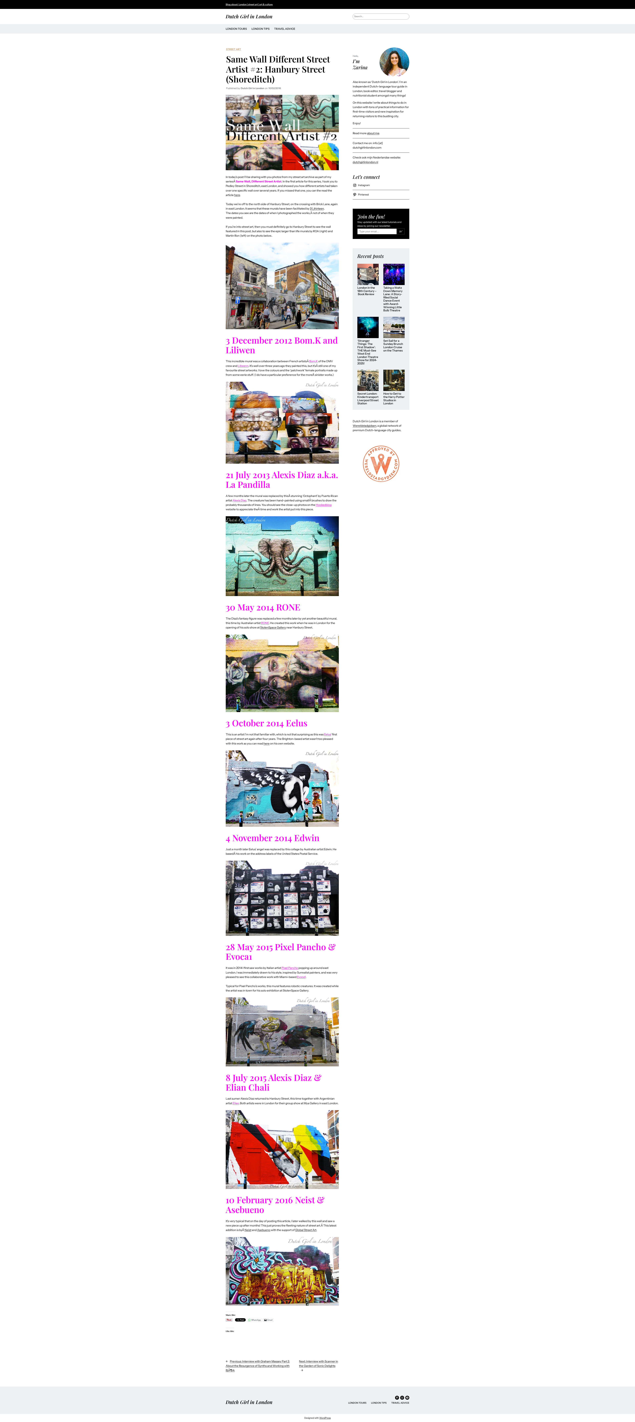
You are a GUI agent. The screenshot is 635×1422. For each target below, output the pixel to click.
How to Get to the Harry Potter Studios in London (394, 398)
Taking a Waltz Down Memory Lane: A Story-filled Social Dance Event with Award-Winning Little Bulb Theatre (392, 299)
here (237, 195)
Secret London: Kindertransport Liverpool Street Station (368, 398)
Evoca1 (301, 977)
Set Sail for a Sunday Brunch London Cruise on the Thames (393, 345)
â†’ (401, 231)
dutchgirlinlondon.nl (365, 162)
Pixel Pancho (290, 968)
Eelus (327, 734)
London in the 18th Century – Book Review (367, 291)
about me (373, 133)
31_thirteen (317, 208)
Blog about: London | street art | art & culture (249, 4)
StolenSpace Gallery (273, 627)
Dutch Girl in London (249, 16)
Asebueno (263, 1230)
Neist (248, 1230)
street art (233, 49)
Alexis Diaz (239, 500)
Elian (236, 1103)
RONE (265, 623)
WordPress (325, 1418)
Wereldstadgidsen (364, 425)
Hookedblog (324, 504)
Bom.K (313, 361)
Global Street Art (305, 1230)
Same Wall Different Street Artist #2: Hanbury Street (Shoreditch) (278, 69)
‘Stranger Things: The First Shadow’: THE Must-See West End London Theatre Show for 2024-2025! (367, 352)
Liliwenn (243, 366)
